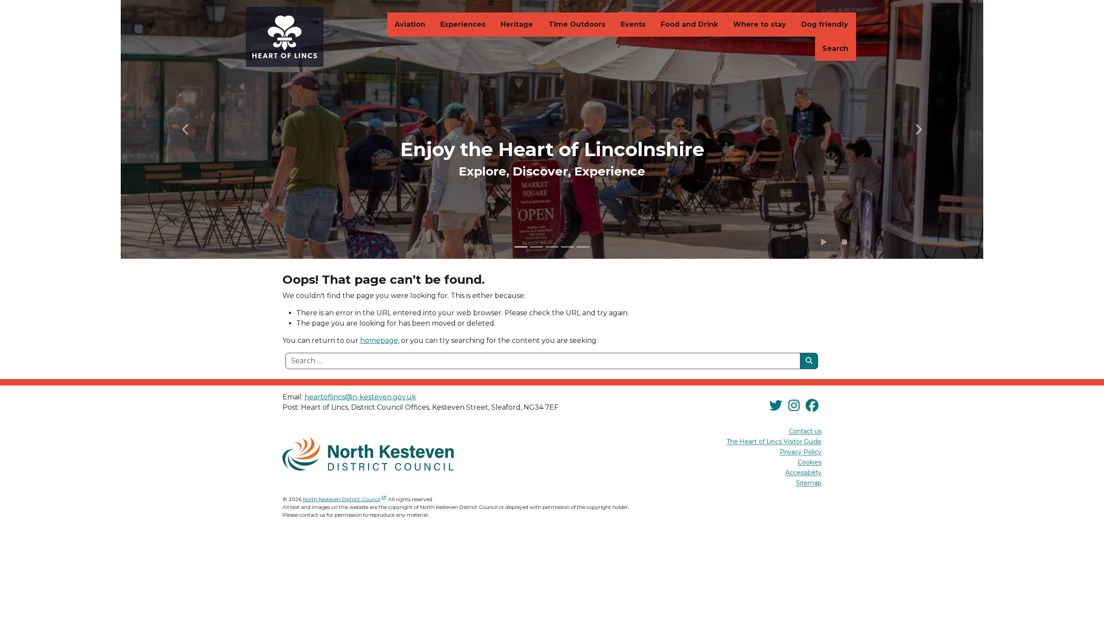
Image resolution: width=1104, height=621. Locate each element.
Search (835, 48)
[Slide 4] (567, 247)
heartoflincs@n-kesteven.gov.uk (360, 397)
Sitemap (809, 483)
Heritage (517, 24)
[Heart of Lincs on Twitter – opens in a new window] (776, 405)
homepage (379, 340)
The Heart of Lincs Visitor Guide (774, 442)
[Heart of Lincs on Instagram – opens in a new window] (794, 405)
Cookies (810, 463)
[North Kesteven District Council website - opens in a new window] (368, 453)
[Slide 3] (552, 247)
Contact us (805, 432)
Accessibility (803, 473)
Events (633, 24)
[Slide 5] (583, 247)
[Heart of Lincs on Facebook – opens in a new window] (812, 405)
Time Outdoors (577, 24)
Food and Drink (689, 24)
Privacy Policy (801, 452)
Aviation (410, 24)
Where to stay (759, 24)
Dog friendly (824, 24)
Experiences (463, 24)
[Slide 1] (520, 247)
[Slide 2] (536, 247)
